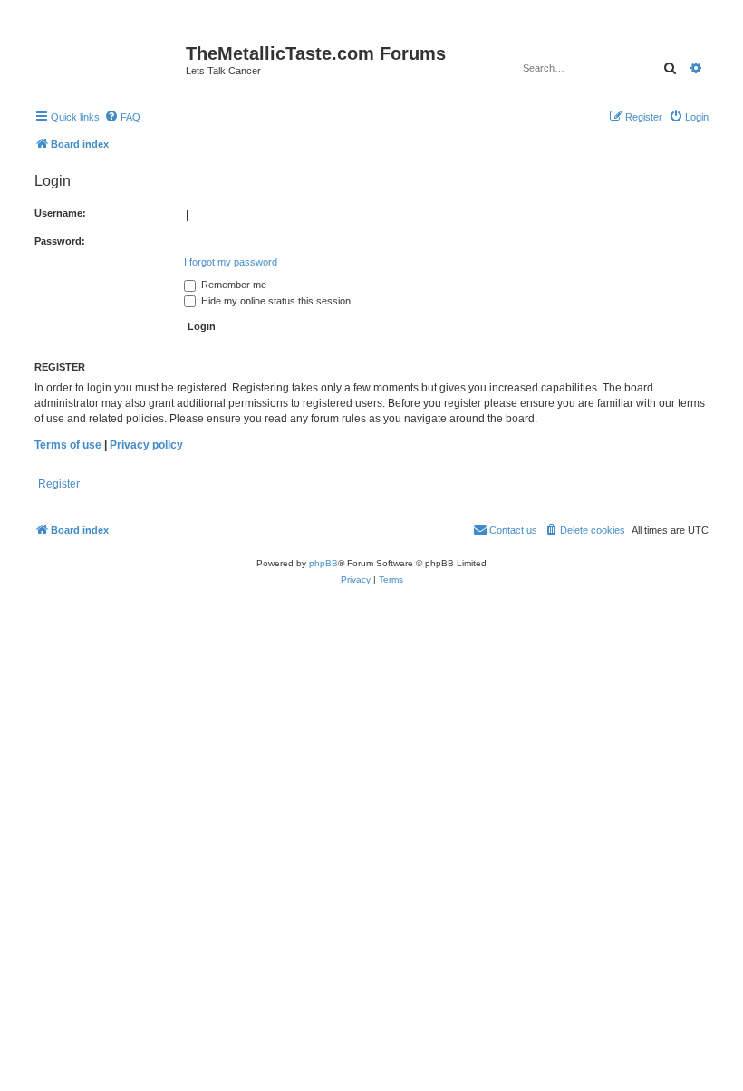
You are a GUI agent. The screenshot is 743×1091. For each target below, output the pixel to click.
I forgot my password (230, 261)
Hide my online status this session (274, 300)
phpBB (323, 563)
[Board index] (108, 59)
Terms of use (67, 445)
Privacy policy (146, 445)
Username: (60, 213)
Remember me (232, 284)
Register (59, 484)
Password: (59, 241)
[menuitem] (122, 117)
